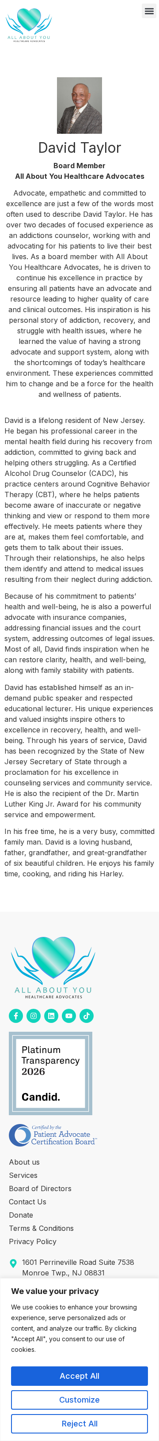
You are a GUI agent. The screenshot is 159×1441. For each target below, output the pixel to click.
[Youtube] (69, 1016)
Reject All (80, 1423)
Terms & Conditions (41, 1228)
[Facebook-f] (16, 1016)
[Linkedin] (51, 1016)
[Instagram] (33, 1016)
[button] (149, 11)
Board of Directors (40, 1188)
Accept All (79, 1376)
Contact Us (27, 1201)
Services (23, 1175)
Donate (21, 1215)
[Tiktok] (87, 1016)
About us (24, 1162)
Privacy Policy (33, 1241)
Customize (79, 1399)
